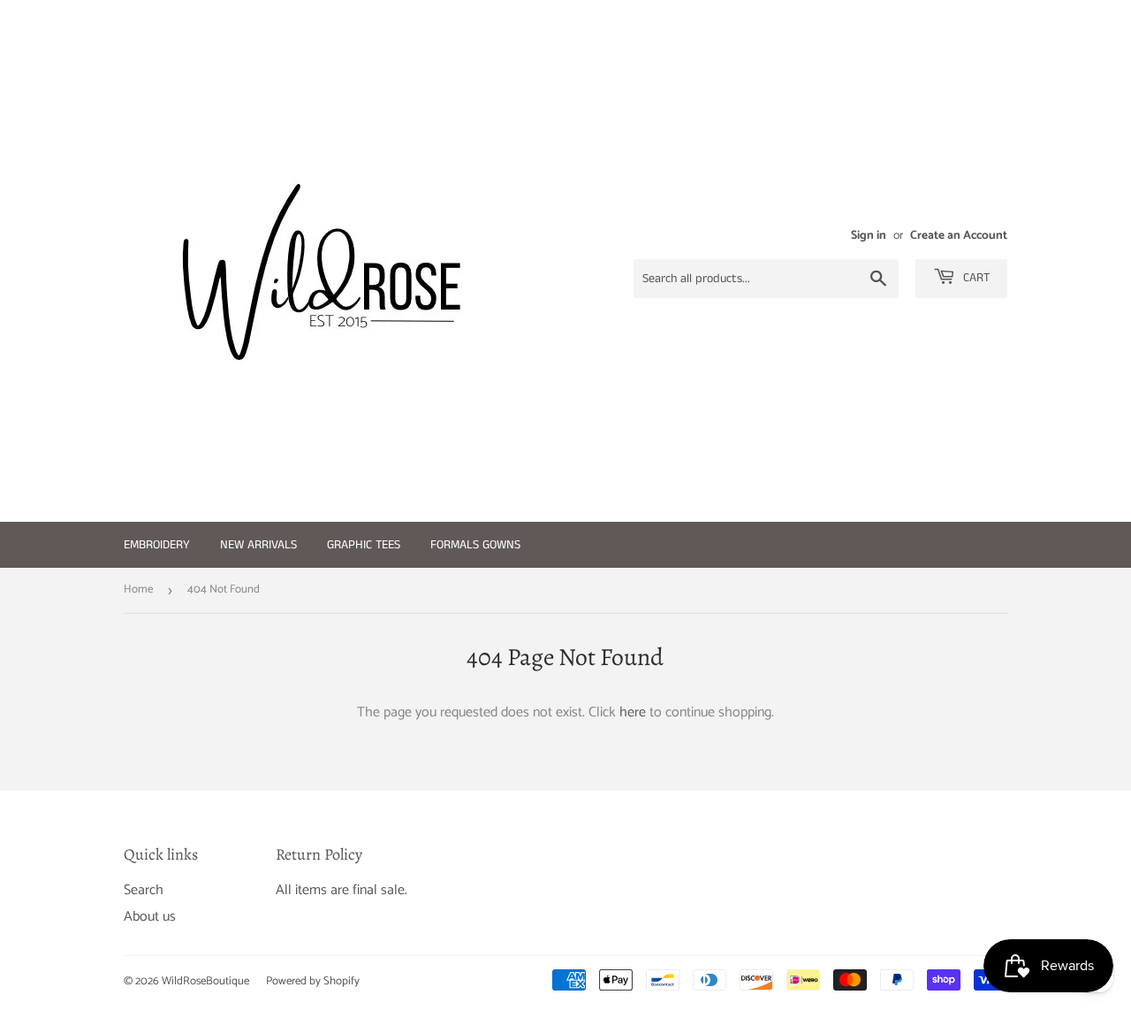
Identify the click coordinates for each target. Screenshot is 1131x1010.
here (632, 712)
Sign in (868, 235)
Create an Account (958, 235)
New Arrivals (258, 545)
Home (138, 589)
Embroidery (157, 545)
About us (150, 917)
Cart (975, 278)
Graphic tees (363, 545)
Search (143, 890)
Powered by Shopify (313, 981)
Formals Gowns (475, 545)
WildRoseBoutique (205, 981)
